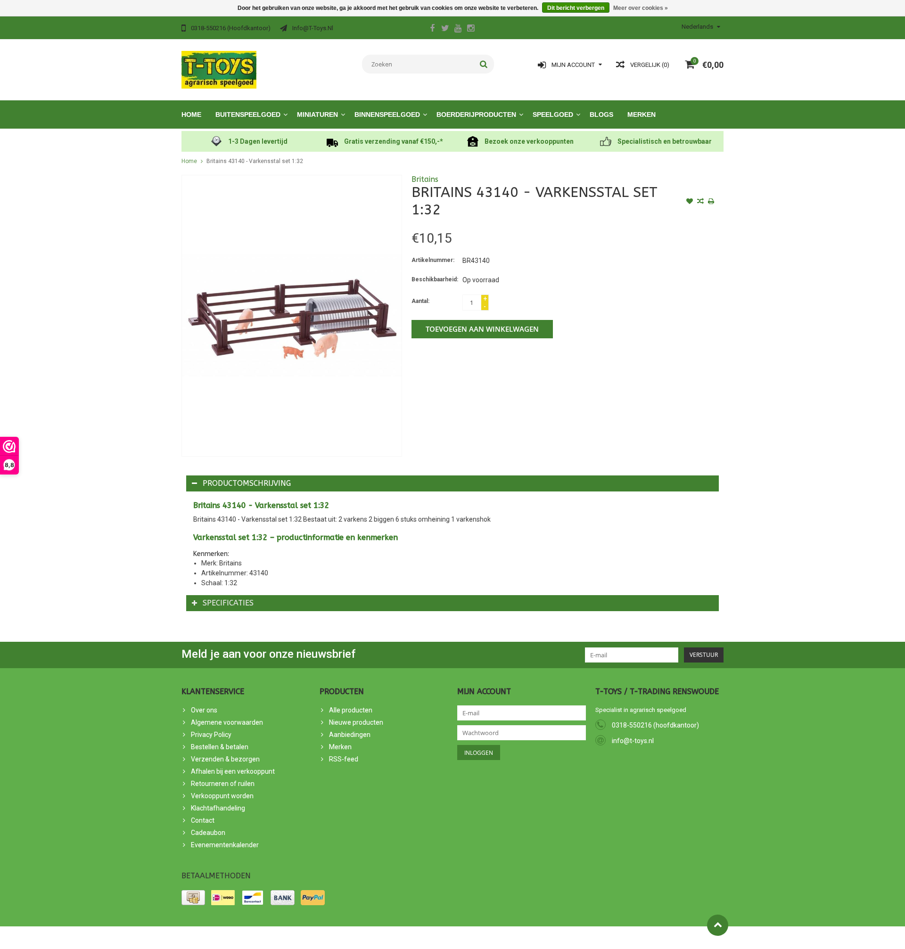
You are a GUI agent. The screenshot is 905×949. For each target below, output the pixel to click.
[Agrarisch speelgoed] (218, 69)
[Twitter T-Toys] (445, 29)
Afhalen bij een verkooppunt (233, 771)
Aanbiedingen (349, 734)
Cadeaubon (208, 832)
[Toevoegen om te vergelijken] (700, 202)
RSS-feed (343, 759)
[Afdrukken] (711, 202)
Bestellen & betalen (219, 747)
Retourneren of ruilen (223, 783)
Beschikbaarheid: (434, 279)
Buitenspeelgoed (247, 114)
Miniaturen (317, 114)
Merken (641, 114)
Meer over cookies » (640, 8)
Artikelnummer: (432, 260)
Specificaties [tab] (228, 602)
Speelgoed (553, 114)
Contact (202, 820)
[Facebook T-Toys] (432, 29)
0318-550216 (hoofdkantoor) (655, 725)
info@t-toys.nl (633, 740)
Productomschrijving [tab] (247, 483)
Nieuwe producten (356, 722)
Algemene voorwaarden (227, 722)
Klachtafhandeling (218, 808)
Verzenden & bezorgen (225, 759)
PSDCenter (287, 937)
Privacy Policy (211, 734)
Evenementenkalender (225, 845)
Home (191, 114)
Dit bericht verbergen (575, 8)
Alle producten (350, 710)
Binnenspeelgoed (387, 114)
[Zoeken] (484, 64)
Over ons (204, 710)
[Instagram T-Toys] (470, 29)
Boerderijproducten (476, 114)
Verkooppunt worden (222, 796)
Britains (424, 179)
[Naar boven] (717, 925)
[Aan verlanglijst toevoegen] (689, 202)
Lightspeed (350, 937)
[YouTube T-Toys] (457, 29)
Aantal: (420, 301)
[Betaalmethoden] (193, 897)
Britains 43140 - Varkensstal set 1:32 (254, 161)
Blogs (601, 114)
